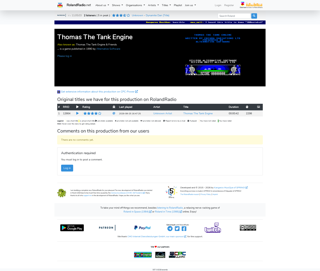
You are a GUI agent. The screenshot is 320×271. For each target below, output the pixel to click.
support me (87, 195)
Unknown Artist (162, 113)
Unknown (137, 15)
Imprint (215, 194)
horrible (174, 22)
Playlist (179, 5)
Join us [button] (189, 5)
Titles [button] (165, 5)
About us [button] (101, 5)
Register (229, 5)
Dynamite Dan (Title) (157, 15)
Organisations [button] (134, 5)
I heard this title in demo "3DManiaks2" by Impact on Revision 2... (250, 22)
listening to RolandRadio (170, 208)
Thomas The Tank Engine (198, 113)
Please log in (64, 56)
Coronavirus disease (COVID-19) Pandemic (127, 193)
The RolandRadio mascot (189, 194)
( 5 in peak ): (97, 15)
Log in (67, 168)
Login (218, 5)
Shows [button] (116, 5)
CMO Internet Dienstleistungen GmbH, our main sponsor (155, 236)
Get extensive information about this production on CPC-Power (97, 91)
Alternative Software (108, 49)
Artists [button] (152, 5)
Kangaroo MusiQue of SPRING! (229, 187)
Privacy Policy (206, 194)
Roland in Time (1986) (167, 211)
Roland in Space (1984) (136, 211)
